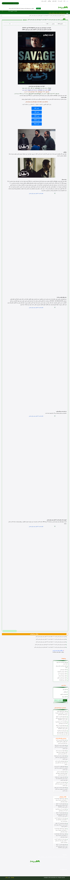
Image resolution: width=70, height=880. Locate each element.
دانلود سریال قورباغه (63, 680)
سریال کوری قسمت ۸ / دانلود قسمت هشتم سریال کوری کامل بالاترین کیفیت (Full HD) (61, 718)
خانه (64, 1)
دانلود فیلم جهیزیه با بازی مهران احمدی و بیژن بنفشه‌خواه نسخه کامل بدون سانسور (61, 778)
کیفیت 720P (36, 112)
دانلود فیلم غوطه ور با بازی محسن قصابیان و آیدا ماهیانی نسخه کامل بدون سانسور (60, 768)
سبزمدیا (63, 15)
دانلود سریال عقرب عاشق (62, 678)
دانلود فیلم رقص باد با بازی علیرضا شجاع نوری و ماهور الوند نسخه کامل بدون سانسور (61, 773)
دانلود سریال (43, 1)
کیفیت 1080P (36, 116)
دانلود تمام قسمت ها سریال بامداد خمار (62, 663)
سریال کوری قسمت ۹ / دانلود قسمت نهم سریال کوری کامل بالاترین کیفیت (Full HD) (61, 727)
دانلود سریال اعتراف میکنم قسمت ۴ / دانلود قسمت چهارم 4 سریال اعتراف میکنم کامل (60, 830)
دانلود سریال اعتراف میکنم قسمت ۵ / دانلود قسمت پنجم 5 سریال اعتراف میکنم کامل (60, 835)
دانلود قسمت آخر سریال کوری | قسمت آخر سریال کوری (61, 722)
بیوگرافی (49, 1)
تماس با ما (60, 1)
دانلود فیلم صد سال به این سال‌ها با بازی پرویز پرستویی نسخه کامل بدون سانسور (60, 757)
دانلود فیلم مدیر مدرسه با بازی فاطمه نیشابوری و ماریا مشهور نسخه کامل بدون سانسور (61, 752)
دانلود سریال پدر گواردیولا (62, 672)
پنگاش (6, 877)
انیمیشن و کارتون (63, 694)
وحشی (53, 24)
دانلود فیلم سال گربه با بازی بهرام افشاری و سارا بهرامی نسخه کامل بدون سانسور (61, 789)
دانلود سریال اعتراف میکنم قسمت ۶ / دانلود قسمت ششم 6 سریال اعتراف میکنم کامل (61, 713)
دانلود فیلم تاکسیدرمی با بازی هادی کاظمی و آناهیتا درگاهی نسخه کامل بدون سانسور (61, 741)
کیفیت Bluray (36, 124)
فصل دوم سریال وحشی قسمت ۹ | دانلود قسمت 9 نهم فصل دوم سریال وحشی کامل (50, 644)
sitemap (12, 877)
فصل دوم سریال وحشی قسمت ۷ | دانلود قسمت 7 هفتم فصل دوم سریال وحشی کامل (50, 647)
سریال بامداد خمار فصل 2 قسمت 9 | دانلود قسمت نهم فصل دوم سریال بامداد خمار (62, 732)
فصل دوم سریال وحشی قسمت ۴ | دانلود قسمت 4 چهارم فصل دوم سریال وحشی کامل (43, 19)
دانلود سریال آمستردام (63, 676)
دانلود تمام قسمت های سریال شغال (61, 666)
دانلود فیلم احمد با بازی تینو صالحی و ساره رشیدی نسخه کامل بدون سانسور (61, 784)
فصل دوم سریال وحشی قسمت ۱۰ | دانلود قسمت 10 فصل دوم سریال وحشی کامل (51, 642)
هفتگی (64, 700)
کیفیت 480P (36, 108)
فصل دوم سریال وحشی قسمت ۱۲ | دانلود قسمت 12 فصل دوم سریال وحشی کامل (51, 636)
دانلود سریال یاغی (63, 669)
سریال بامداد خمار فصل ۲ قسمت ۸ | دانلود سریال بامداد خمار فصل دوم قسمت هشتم (60, 840)
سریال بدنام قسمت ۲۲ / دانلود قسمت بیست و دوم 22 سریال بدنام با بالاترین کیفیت (60, 825)
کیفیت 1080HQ (37, 120)
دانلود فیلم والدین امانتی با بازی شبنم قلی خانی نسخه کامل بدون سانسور (61, 762)
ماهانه (60, 700)
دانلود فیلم (54, 1)
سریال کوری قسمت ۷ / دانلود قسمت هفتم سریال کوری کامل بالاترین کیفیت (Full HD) (61, 846)
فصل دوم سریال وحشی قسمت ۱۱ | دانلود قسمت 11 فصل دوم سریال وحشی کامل (51, 639)
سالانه (56, 700)
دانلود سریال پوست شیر (62, 674)
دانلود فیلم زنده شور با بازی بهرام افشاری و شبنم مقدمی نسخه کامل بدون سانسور (61, 747)
